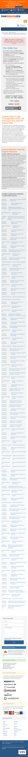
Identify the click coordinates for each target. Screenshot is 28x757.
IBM (6, 32)
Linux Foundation (6, 728)
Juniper (15, 726)
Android (15, 721)
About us (17, 741)
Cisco (4, 723)
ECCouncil (5, 724)
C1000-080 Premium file (4, 218)
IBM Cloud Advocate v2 (17, 502)
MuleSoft (5, 733)
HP (14, 724)
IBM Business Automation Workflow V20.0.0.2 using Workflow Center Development (15, 546)
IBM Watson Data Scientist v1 (19, 346)
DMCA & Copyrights (6, 743)
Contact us (12, 741)
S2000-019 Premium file (6, 444)
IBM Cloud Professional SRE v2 (19, 262)
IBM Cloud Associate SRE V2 (19, 455)
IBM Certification (12, 32)
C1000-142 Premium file (7, 502)
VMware (15, 731)
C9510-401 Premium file (4, 606)
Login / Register (24, 12)
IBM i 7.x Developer (17, 299)
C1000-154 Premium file (7, 346)
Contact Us (18, 12)
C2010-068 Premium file (7, 598)
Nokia (4, 729)
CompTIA (16, 723)
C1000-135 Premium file (7, 299)
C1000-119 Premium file (7, 262)
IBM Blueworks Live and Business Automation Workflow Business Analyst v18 (16, 208)
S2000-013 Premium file (6, 296)
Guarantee (13, 12)
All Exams (7, 741)
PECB (15, 735)
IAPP (15, 733)
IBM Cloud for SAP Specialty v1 (19, 444)
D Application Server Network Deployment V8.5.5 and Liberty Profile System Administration (16, 606)
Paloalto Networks (18, 729)
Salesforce (5, 731)
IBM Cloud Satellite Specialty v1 (19, 296)
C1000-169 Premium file (7, 455)
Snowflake (5, 735)
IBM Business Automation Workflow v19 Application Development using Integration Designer (16, 218)
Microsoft (16, 728)
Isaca (4, 726)
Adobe (4, 721)
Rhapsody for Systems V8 (18, 598)
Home (9, 12)
